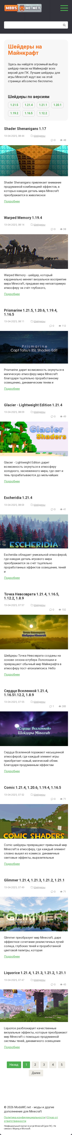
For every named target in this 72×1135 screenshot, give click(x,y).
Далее (36, 1073)
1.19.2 (14, 113)
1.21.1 (43, 105)
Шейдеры (39, 135)
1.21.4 (29, 105)
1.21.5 (14, 105)
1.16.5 (29, 113)
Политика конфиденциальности (24, 1117)
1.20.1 (57, 105)
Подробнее (12, 201)
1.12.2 (43, 113)
